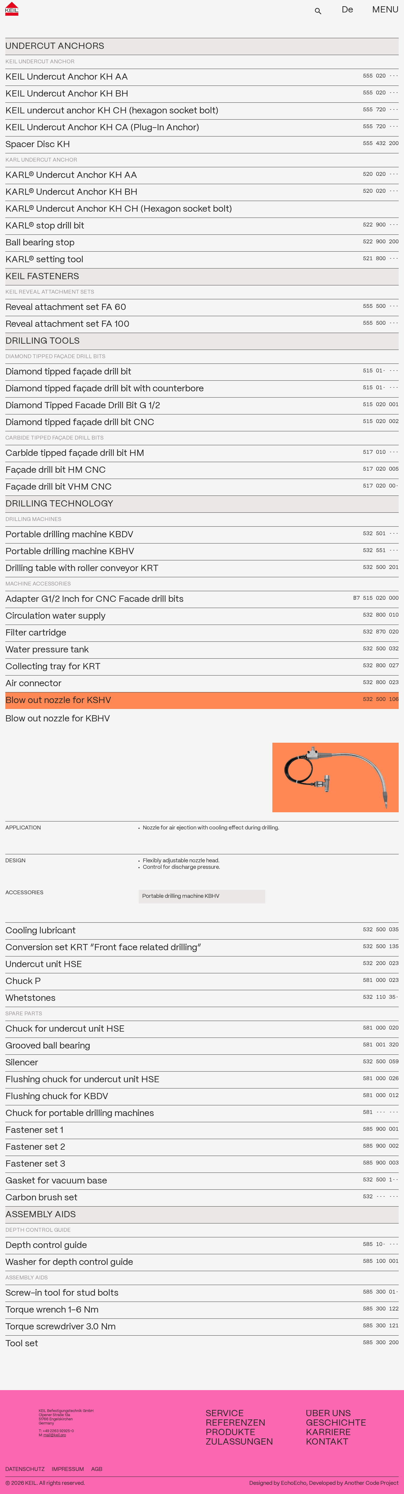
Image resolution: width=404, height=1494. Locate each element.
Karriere (328, 1432)
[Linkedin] (376, 1469)
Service (225, 1413)
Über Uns (328, 1413)
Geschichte (336, 1423)
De (347, 10)
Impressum (68, 1469)
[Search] (318, 10)
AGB (96, 1469)
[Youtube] (366, 1469)
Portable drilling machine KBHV (180, 896)
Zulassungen (239, 1442)
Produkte (230, 1432)
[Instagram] (395, 1469)
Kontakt (327, 1442)
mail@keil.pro (54, 1435)
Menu (385, 10)
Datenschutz (25, 1469)
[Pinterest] (385, 1469)
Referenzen (235, 1423)
